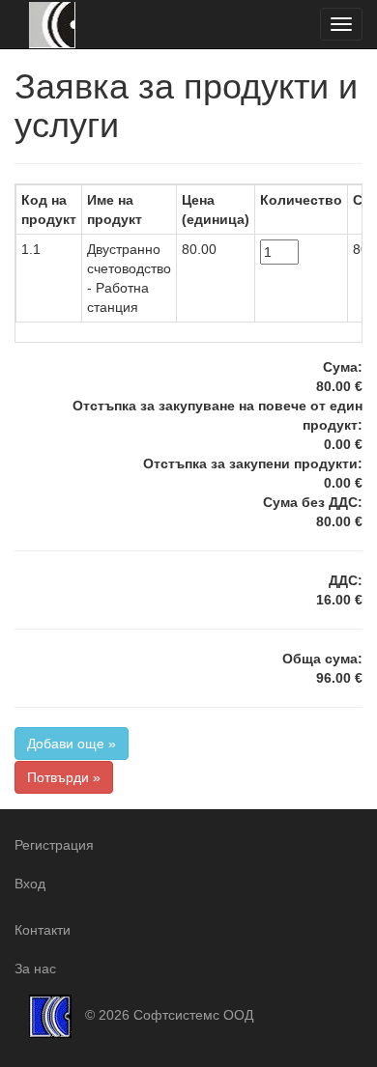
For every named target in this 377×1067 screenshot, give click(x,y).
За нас (35, 968)
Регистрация (54, 845)
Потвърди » (64, 777)
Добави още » (71, 743)
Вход (29, 883)
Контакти (42, 930)
